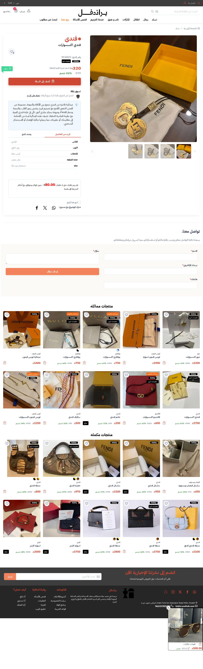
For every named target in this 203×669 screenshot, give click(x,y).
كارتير (78, 542)
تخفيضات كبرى (193, 318)
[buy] (164, 364)
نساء (177, 28)
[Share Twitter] (45, 208)
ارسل (10, 576)
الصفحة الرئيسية (190, 28)
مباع (85, 423)
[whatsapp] (194, 592)
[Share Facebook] (37, 208)
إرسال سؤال (52, 271)
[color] (118, 351)
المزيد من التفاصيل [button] (62, 134)
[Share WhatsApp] (185, 3)
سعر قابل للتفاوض (112, 314)
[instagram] (173, 592)
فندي (198, 414)
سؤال (96, 251)
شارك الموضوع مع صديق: (70, 207)
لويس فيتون (155, 353)
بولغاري (117, 353)
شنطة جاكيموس (189, 644)
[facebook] (187, 592)
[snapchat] (166, 592)
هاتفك (193, 279)
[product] (185, 625)
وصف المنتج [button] (26, 134)
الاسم (194, 251)
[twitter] (180, 592)
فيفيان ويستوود (194, 482)
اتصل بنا (191, 3)
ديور (198, 353)
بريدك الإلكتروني (189, 265)
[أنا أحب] (166, 314)
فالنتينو (157, 414)
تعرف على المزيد (33, 95)
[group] (143, 151)
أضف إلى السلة (43, 81)
